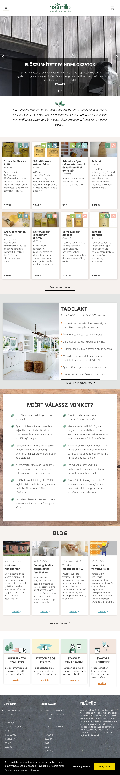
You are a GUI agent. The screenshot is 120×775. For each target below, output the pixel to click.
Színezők (9, 722)
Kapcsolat (49, 751)
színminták (10, 739)
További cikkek (59, 623)
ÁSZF (47, 722)
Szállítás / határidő (54, 714)
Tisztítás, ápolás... (14, 726)
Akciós (8, 747)
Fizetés (48, 718)
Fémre (8, 718)
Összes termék (58, 287)
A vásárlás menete (53, 710)
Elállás (48, 730)
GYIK (47, 747)
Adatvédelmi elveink (55, 726)
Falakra (9, 714)
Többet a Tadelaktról (79, 382)
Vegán (8, 743)
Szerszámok (11, 734)
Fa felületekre (12, 710)
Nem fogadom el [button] (81, 766)
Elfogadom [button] (104, 766)
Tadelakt (49, 734)
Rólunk (48, 739)
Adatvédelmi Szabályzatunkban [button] (22, 770)
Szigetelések (11, 730)
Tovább (59, 83)
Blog (47, 743)
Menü (6, 8)
